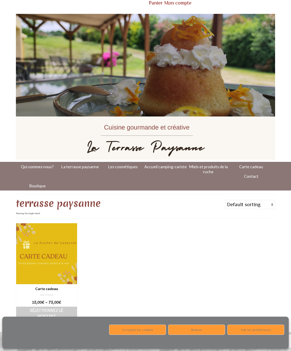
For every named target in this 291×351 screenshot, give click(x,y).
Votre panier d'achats (83, 4)
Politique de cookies (19, 342)
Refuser (196, 330)
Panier (156, 3)
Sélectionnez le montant (46, 313)
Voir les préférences (256, 330)
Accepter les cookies (137, 330)
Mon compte (177, 3)
